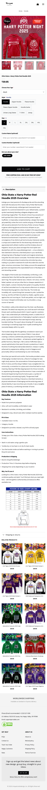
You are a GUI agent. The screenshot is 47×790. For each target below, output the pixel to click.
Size (4, 118)
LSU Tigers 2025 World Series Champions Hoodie (12, 596)
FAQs (3, 737)
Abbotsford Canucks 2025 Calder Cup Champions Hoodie (12, 626)
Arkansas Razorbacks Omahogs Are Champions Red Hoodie (35, 656)
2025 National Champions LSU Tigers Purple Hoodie (35, 626)
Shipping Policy (30, 749)
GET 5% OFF (23, 773)
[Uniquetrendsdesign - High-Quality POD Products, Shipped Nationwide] (9, 4)
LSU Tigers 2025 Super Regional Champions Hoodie (35, 686)
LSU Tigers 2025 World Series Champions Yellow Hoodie (35, 566)
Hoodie (26, 11)
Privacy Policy (29, 745)
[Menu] (43, 3)
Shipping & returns (13, 535)
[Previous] (5, 37)
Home (20, 11)
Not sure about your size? (10, 152)
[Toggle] (3, 189)
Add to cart (23, 169)
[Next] (42, 37)
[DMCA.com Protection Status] (7, 724)
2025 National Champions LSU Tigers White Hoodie (35, 596)
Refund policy (29, 741)
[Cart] (38, 3)
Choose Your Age (7, 88)
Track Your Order (7, 745)
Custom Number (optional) (10, 143)
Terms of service (30, 753)
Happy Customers (7, 749)
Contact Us (5, 741)
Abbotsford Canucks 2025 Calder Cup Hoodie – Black (12, 686)
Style (6, 97)
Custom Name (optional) (10, 133)
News (3, 753)
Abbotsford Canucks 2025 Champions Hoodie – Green (12, 656)
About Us (28, 737)
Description (10, 189)
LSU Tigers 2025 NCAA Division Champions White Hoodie (12, 566)
